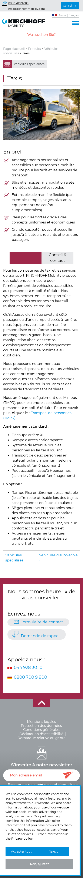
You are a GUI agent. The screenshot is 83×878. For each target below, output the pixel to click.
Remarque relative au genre (42, 738)
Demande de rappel (40, 636)
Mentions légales (41, 722)
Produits (34, 49)
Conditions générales (41, 730)
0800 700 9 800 (18, 3)
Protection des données (41, 726)
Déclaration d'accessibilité (41, 734)
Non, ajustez (39, 864)
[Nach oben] (41, 703)
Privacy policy (22, 838)
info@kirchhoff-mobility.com (26, 8)
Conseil (67, 5)
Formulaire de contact (41, 622)
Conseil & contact (57, 258)
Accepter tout (21, 851)
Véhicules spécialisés (29, 64)
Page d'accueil (14, 49)
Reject (53, 851)
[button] (75, 22)
